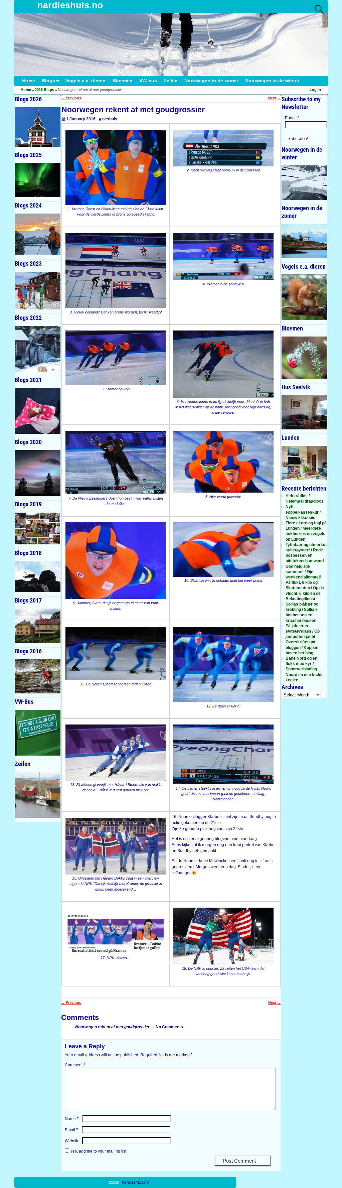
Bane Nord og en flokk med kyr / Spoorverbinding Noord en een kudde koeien (305, 669)
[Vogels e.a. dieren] (304, 297)
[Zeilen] (37, 795)
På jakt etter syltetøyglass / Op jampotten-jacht (303, 631)
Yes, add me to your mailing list (97, 1151)
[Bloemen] (304, 358)
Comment (75, 1065)
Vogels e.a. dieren (85, 80)
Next (274, 98)
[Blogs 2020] (37, 473)
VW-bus (148, 80)
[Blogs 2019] (37, 528)
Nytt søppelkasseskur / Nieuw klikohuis (303, 512)
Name (71, 1118)
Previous (71, 98)
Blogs (48, 80)
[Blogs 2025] (37, 180)
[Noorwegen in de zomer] (304, 241)
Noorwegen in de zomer (211, 80)
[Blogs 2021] (37, 411)
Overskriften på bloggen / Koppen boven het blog (302, 647)
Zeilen (171, 80)
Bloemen (123, 80)
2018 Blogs (44, 90)
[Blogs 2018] (37, 576)
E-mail (292, 118)
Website (72, 1141)
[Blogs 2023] (37, 290)
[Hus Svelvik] (304, 412)
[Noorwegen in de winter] (304, 182)
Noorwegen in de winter (272, 80)
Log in (315, 90)
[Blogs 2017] (37, 626)
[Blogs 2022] (37, 349)
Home (28, 80)
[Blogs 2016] (37, 676)
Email (71, 1130)
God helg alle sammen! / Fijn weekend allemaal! (303, 571)
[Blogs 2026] (37, 127)
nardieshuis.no (70, 5)
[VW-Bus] (37, 733)
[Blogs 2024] (37, 234)
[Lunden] (304, 463)
